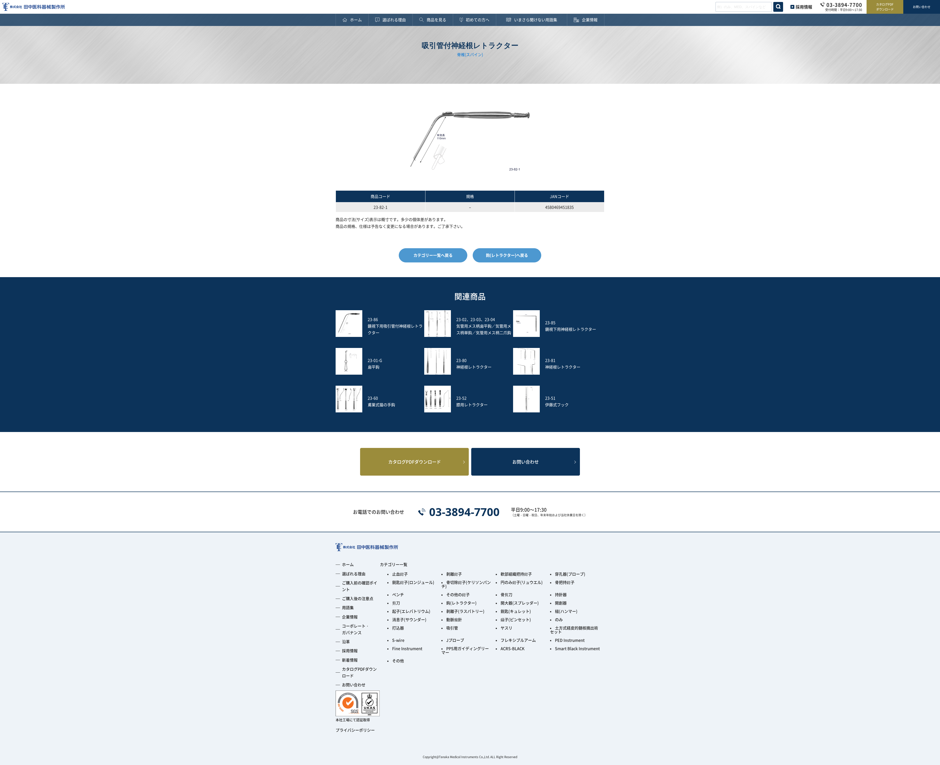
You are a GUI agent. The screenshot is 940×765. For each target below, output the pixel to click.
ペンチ (398, 594)
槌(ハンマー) (566, 611)
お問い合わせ (921, 7)
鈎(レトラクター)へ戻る (507, 255)
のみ (559, 619)
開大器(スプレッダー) (520, 603)
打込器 (398, 628)
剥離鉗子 (454, 574)
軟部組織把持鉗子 (516, 574)
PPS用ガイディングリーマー (465, 650)
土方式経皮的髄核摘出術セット (574, 630)
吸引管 (452, 628)
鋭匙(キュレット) (516, 611)
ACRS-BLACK (513, 648)
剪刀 (396, 603)
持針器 (561, 594)
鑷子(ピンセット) (516, 619)
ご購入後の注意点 (357, 598)
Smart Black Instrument (577, 648)
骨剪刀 (506, 594)
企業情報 (350, 617)
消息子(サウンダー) (409, 619)
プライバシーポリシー (355, 730)
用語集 (348, 607)
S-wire (398, 640)
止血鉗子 (400, 574)
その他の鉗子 (458, 594)
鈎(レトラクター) (461, 603)
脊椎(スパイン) (470, 54)
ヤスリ (506, 628)
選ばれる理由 (353, 574)
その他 (398, 661)
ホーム (348, 564)
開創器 (561, 603)
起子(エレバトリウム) (411, 611)
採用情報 (804, 7)
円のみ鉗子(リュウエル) (522, 582)
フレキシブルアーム (518, 640)
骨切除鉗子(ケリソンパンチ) (466, 584)
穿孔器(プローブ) (570, 574)
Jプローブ (455, 640)
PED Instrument (570, 640)
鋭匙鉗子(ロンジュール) (413, 582)
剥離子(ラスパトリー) (465, 611)
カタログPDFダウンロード (885, 6)
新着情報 (350, 660)
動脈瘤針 (454, 619)
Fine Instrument (407, 648)
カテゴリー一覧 (393, 564)
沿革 (346, 641)
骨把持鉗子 (565, 582)
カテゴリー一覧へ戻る (433, 255)
